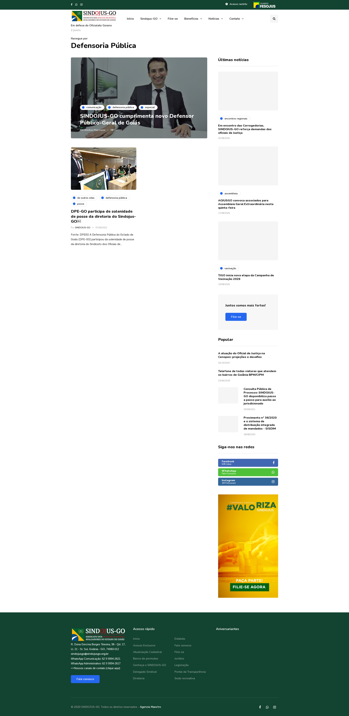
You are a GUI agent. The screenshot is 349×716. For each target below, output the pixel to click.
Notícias (213, 19)
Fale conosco (85, 679)
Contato (234, 19)
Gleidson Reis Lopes (94, 130)
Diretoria (139, 678)
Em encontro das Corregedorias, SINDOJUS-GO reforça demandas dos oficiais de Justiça (245, 129)
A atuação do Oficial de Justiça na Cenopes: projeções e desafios (241, 355)
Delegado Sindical (145, 672)
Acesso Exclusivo (144, 645)
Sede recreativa (184, 678)
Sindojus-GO (149, 19)
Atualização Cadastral (147, 652)
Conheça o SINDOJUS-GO (149, 665)
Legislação (181, 665)
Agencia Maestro (150, 707)
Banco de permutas (145, 658)
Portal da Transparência (190, 672)
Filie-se (173, 19)
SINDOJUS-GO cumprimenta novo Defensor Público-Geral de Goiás (137, 119)
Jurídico (179, 658)
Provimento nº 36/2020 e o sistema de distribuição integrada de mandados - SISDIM (260, 423)
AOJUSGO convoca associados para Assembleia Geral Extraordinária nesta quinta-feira (245, 204)
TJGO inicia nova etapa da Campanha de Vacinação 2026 (246, 277)
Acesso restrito (238, 4)
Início (130, 19)
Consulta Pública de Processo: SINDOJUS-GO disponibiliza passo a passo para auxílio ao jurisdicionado (260, 396)
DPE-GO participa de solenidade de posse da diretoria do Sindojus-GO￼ (103, 216)
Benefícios (191, 19)
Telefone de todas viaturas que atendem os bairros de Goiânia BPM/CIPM (247, 373)
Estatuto (179, 639)
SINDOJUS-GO (82, 227)
